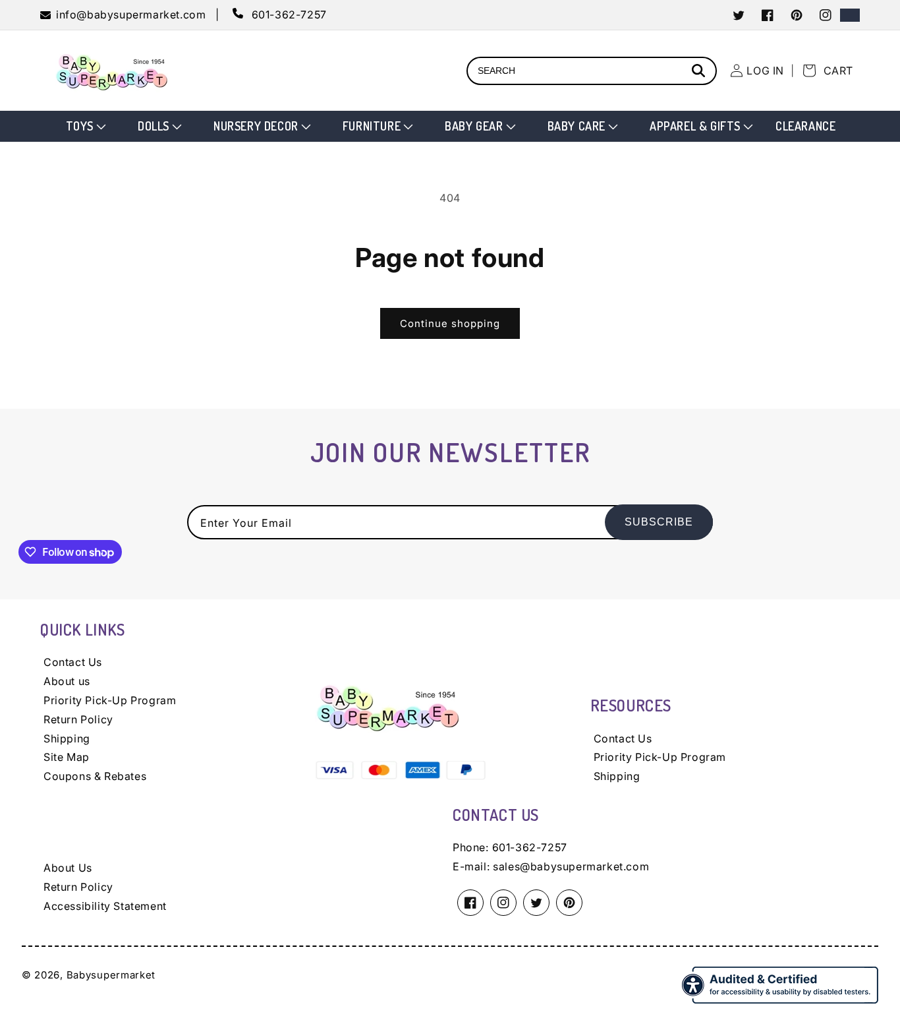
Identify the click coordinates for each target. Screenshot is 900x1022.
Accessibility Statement (105, 906)
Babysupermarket (111, 975)
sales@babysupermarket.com (571, 866)
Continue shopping (450, 323)
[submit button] (700, 72)
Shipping (66, 738)
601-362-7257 (529, 847)
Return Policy (78, 719)
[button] (84, 126)
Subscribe (659, 521)
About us (66, 681)
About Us (67, 867)
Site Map (66, 757)
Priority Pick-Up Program (109, 700)
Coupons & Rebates (94, 776)
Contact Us (72, 662)
